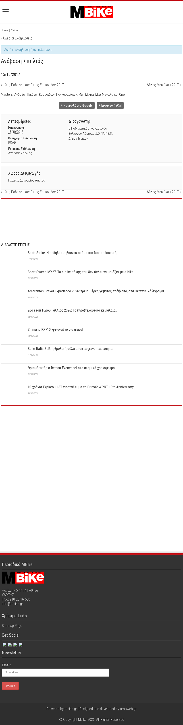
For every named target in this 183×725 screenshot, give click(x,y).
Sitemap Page (12, 625)
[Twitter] (9, 644)
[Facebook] (4, 644)
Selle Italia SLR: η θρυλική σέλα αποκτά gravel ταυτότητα (70, 348)
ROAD (12, 142)
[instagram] (14, 644)
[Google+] (83, 714)
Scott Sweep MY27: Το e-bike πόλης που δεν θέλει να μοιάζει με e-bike (80, 272)
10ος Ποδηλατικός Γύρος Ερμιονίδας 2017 (32, 85)
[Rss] (20, 644)
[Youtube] (96, 714)
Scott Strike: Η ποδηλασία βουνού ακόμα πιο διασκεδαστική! (73, 252)
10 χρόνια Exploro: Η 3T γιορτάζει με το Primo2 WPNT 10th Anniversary (81, 387)
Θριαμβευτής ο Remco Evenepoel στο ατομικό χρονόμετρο (71, 368)
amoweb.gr (128, 708)
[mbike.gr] (91, 11)
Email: (6, 665)
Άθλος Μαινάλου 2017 (164, 85)
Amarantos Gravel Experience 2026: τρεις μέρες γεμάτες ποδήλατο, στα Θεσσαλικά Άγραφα (96, 291)
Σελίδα (15, 30)
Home (4, 30)
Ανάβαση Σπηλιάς (20, 153)
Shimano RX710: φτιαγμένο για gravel (55, 329)
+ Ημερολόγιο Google (77, 105)
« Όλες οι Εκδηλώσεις (16, 38)
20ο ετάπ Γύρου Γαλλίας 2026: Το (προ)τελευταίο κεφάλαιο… (72, 310)
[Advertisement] (91, 443)
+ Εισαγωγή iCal (110, 105)
